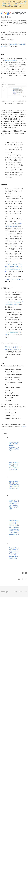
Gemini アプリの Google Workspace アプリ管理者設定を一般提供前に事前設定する (14, 34)
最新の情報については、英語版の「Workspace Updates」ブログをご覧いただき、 (14, 3)
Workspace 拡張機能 (11, 60)
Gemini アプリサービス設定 (12, 279)
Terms (25, 591)
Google (15, 591)
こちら (10, 246)
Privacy (21, 591)
